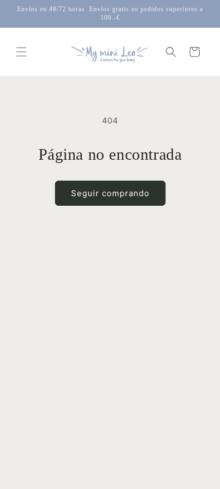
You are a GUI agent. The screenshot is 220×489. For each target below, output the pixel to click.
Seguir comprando (110, 193)
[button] (21, 52)
